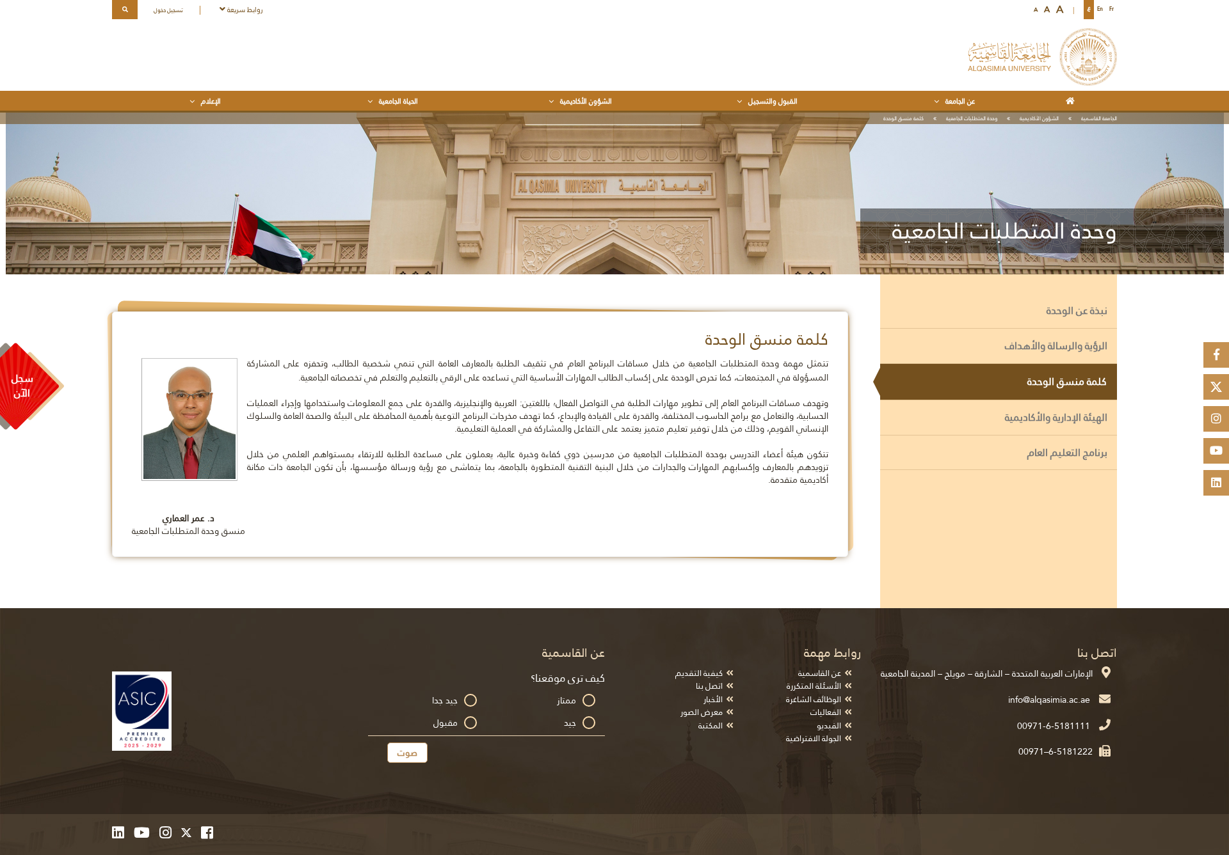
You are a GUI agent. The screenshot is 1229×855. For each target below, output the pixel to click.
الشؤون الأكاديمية (1039, 118)
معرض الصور (701, 712)
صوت (407, 752)
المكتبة (710, 725)
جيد (570, 722)
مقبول (445, 722)
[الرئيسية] (1072, 100)
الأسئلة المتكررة (814, 686)
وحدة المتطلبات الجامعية (971, 118)
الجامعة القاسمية (1099, 118)
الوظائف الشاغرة (813, 699)
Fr (1111, 9)
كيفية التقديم (699, 673)
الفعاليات (825, 712)
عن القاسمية (819, 673)
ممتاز (566, 700)
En (1100, 9)
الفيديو (829, 725)
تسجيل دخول (168, 10)
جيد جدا (445, 700)
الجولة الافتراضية (813, 738)
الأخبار (713, 699)
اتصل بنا (709, 686)
